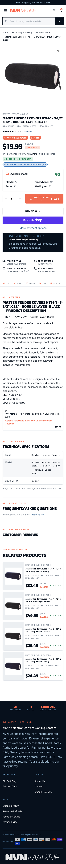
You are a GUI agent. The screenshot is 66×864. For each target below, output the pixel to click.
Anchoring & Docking (22, 32)
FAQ (42, 283)
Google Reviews (43, 791)
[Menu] (5, 10)
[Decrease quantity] (6, 198)
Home (5, 32)
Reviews (55, 283)
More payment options (33, 228)
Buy (6, 283)
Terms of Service (11, 816)
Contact (39, 786)
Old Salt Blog (9, 781)
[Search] (59, 21)
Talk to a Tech (10, 786)
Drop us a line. (38, 514)
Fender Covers (43, 32)
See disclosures (47, 153)
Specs (30, 283)
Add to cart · (46, 198)
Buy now (31, 211)
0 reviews (27, 131)
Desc (17, 283)
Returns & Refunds (12, 811)
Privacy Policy (10, 822)
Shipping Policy (11, 805)
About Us (40, 781)
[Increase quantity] (20, 198)
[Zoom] (58, 51)
